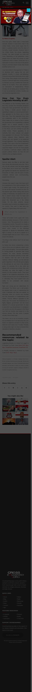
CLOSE (28, 10)
